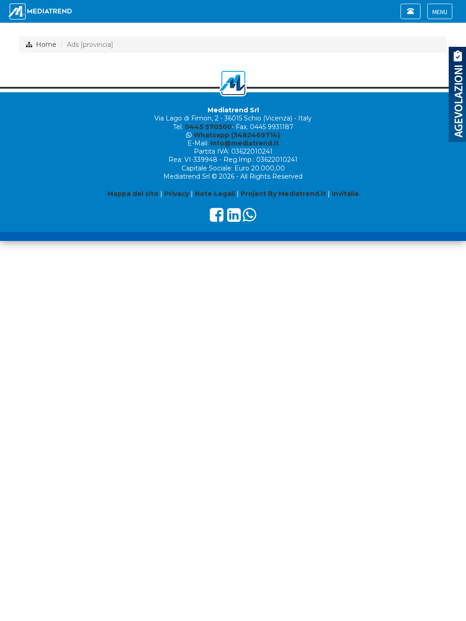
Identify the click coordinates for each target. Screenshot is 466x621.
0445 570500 (208, 127)
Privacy (176, 194)
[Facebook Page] (216, 218)
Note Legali (215, 194)
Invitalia (345, 194)
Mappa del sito (132, 194)
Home (46, 44)
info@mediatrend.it (244, 143)
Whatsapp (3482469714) (236, 135)
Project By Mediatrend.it (283, 194)
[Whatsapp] (249, 218)
